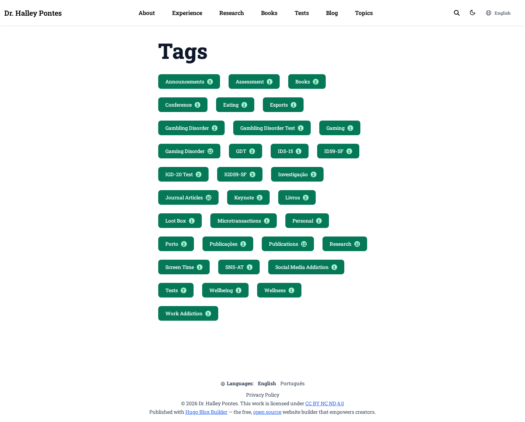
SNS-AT (238, 267)
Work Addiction (187, 313)
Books (269, 12)
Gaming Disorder (188, 151)
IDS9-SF (337, 151)
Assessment (253, 81)
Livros (296, 197)
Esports (282, 104)
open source (267, 411)
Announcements (188, 81)
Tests (302, 12)
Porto (175, 243)
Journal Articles (188, 197)
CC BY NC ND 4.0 (324, 403)
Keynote (247, 197)
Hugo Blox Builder (206, 411)
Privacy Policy (262, 394)
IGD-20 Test (182, 174)
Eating (234, 104)
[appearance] (472, 12)
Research (231, 12)
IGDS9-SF (239, 174)
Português (292, 383)
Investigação (296, 174)
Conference (182, 104)
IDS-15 (289, 151)
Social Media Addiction (305, 267)
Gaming (338, 127)
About (147, 12)
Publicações (227, 243)
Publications (287, 243)
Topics (364, 12)
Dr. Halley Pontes (33, 12)
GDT (245, 151)
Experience (187, 12)
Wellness (278, 290)
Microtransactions (243, 220)
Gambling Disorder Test (271, 127)
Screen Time (183, 267)
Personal (306, 220)
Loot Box (179, 220)
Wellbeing (224, 290)
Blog (332, 12)
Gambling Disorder (190, 127)
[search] (457, 13)
